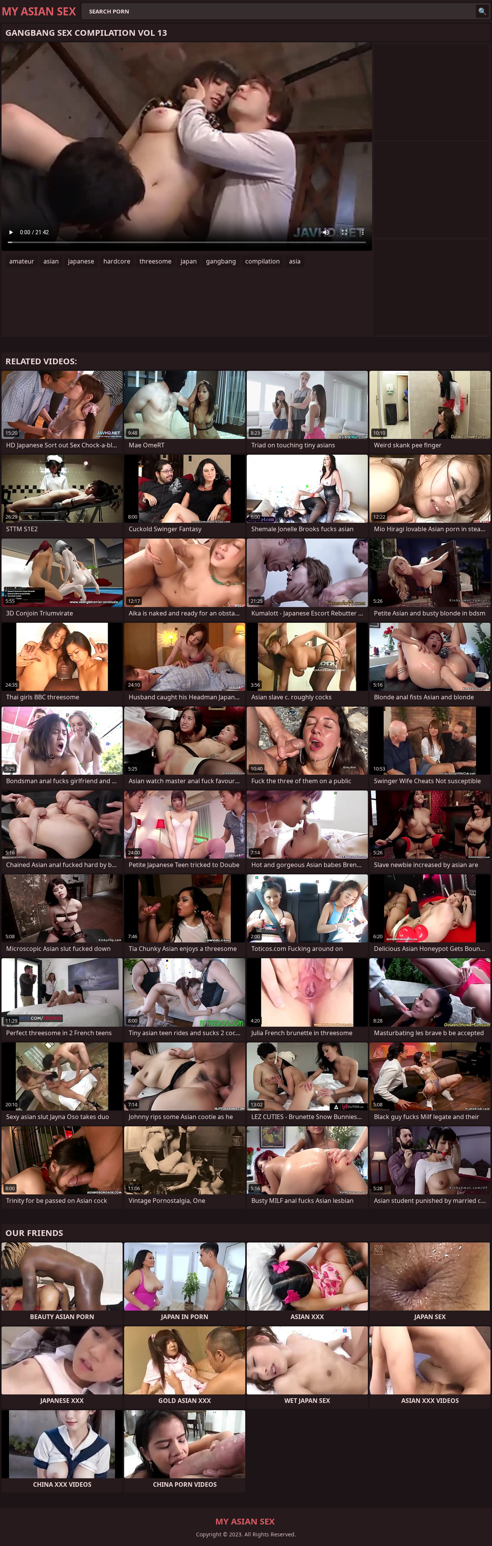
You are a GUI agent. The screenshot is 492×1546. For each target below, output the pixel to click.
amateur (21, 261)
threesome (155, 261)
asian (51, 261)
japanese (81, 261)
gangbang (221, 261)
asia (295, 261)
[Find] (482, 11)
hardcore (116, 261)
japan (189, 261)
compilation (262, 261)
